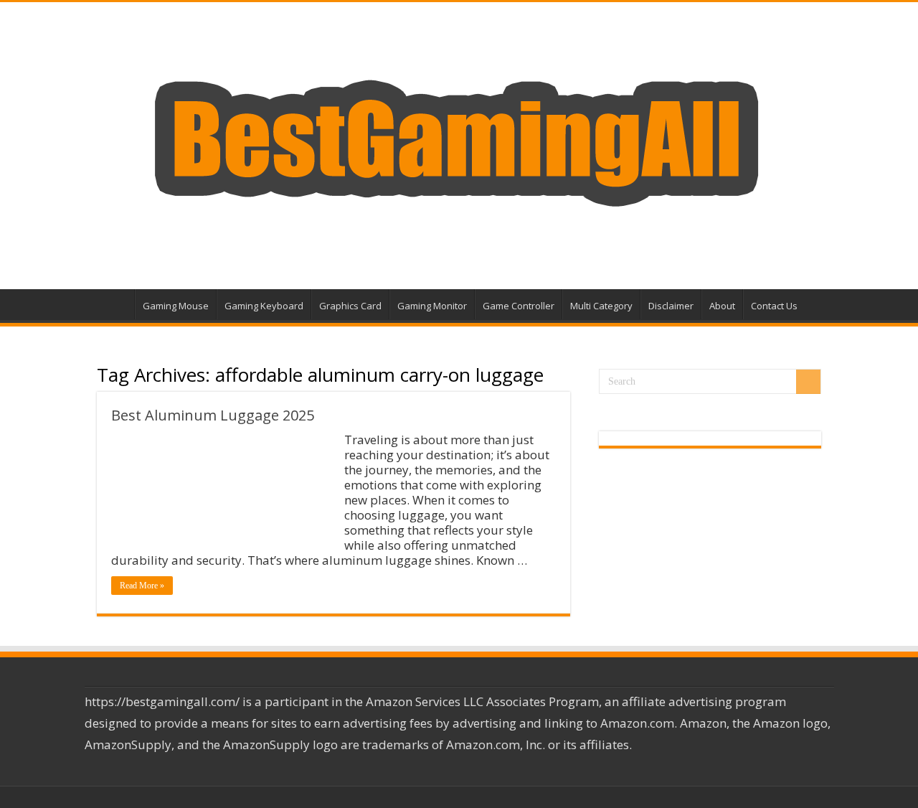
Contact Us (774, 305)
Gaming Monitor (432, 305)
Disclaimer (671, 305)
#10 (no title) (115, 304)
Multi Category (601, 305)
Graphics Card (350, 305)
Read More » (142, 586)
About (722, 305)
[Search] (808, 382)
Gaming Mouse (176, 305)
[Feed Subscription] (566, 379)
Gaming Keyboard (263, 305)
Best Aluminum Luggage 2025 (212, 415)
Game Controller (518, 305)
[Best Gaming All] (459, 141)
